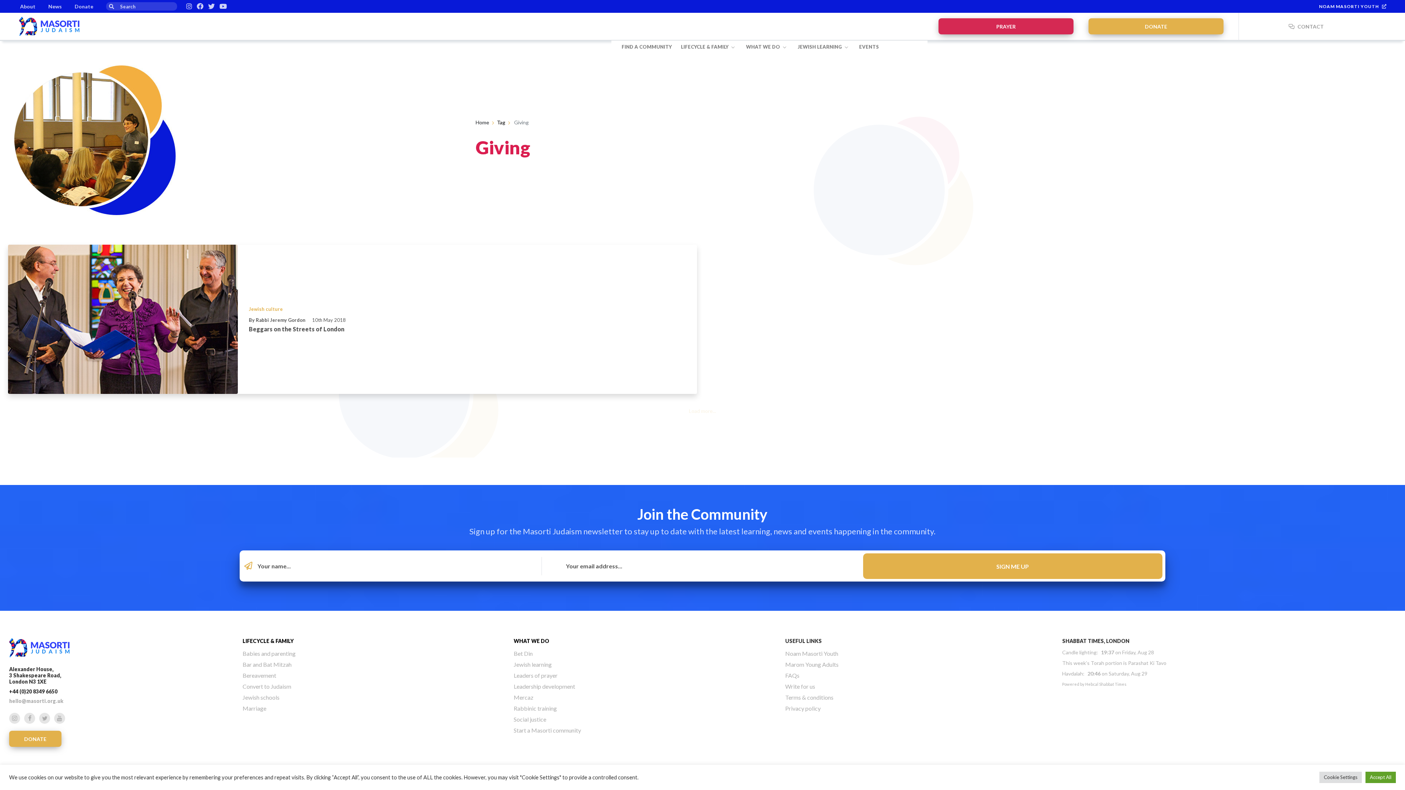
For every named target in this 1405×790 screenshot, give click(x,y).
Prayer (1006, 26)
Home (482, 122)
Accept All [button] (1380, 777)
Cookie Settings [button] (1340, 777)
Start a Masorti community (547, 730)
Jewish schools (261, 697)
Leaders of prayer (536, 675)
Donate (84, 6)
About (27, 6)
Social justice (530, 719)
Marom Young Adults (812, 664)
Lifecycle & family (705, 47)
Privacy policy (803, 708)
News (55, 6)
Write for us (800, 686)
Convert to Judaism (267, 686)
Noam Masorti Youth (1349, 6)
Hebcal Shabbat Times (1106, 684)
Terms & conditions (809, 697)
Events (869, 47)
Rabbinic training (535, 708)
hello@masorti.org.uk (36, 701)
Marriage (254, 708)
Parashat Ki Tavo (1147, 663)
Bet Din (523, 653)
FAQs (792, 675)
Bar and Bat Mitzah (267, 664)
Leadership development (544, 686)
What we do (763, 47)
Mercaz (523, 697)
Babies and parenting (269, 653)
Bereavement (259, 675)
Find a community (647, 47)
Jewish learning (820, 47)
